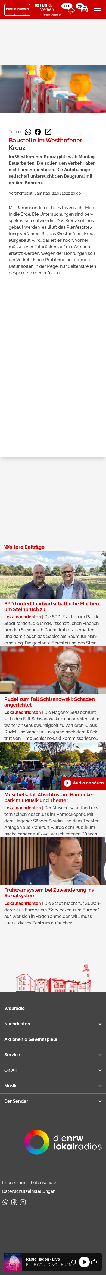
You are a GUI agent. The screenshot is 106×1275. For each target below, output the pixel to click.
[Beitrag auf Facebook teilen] (38, 132)
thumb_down (74, 1262)
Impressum (13, 1182)
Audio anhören (83, 783)
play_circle (84, 1261)
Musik (10, 1085)
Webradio (14, 1008)
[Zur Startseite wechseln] (17, 9)
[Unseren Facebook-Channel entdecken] (14, 1202)
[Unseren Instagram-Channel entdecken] (23, 1202)
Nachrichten (17, 1023)
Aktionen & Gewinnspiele (30, 1039)
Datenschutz (43, 1182)
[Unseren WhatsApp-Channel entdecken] (5, 1202)
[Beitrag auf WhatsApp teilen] (28, 132)
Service (12, 1054)
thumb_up (94, 1262)
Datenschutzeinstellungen (28, 1191)
